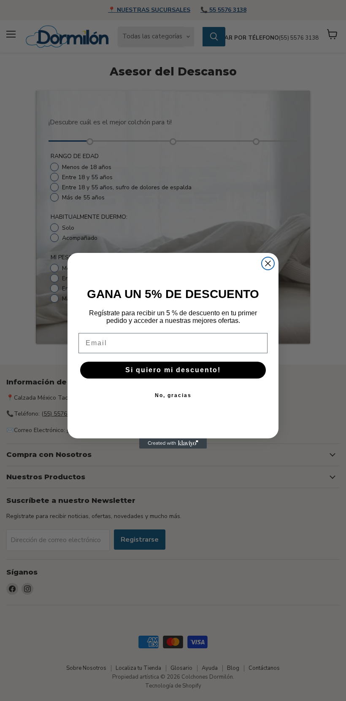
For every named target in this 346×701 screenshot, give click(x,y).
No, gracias (173, 395)
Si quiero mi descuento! (173, 369)
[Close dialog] (268, 263)
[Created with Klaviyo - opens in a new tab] (173, 443)
